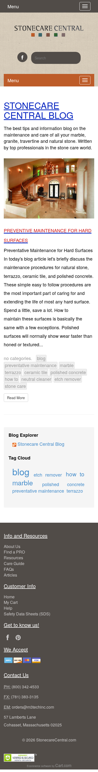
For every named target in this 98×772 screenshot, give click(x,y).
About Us (12, 546)
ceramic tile (35, 372)
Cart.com (63, 765)
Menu (13, 6)
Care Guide (14, 563)
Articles (10, 575)
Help (8, 608)
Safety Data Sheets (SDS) (27, 614)
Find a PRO (14, 552)
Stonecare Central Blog (40, 443)
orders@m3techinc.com (33, 707)
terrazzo (13, 372)
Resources (13, 558)
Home (9, 597)
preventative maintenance (31, 365)
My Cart (11, 602)
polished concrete (68, 372)
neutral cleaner (36, 379)
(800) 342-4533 (25, 687)
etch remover (68, 379)
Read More (16, 397)
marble (67, 365)
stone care (15, 386)
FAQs (9, 569)
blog (41, 358)
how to (11, 379)
